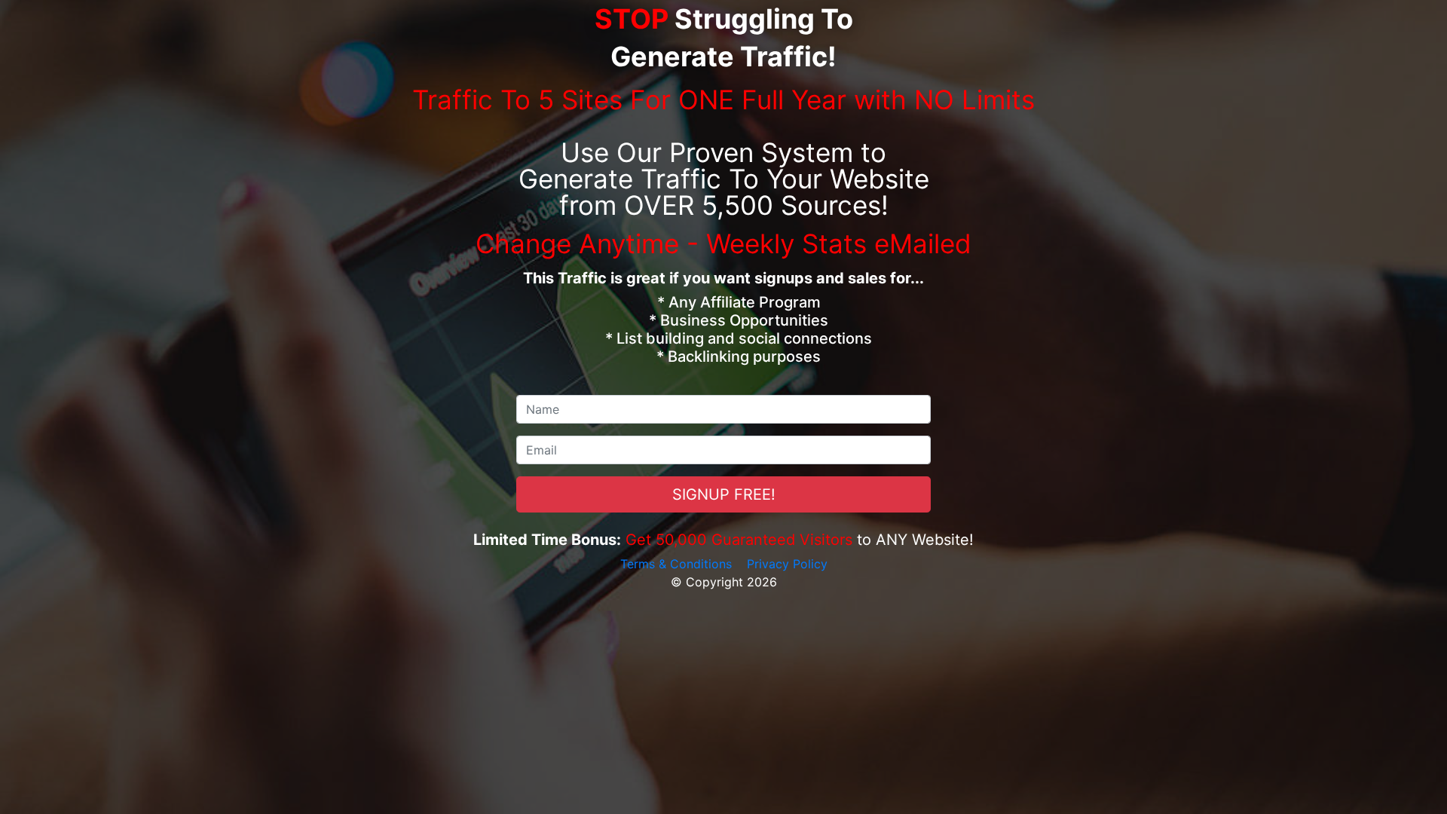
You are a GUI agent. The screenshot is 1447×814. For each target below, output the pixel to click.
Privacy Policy (787, 563)
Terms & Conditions (676, 563)
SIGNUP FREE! (724, 494)
